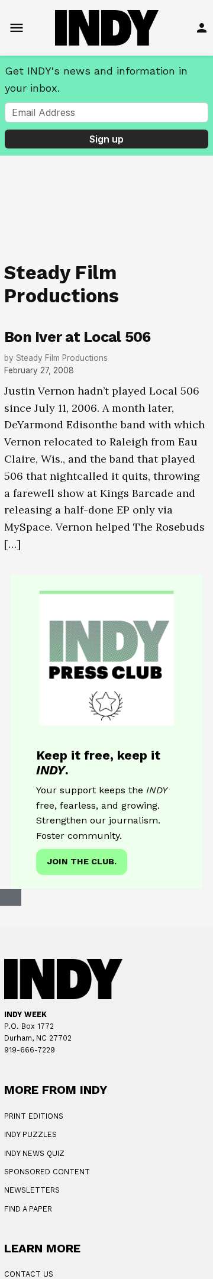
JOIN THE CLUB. (82, 861)
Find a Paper (28, 1208)
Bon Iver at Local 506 (77, 336)
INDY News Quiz (34, 1153)
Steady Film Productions (62, 358)
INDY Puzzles (30, 1134)
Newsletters (32, 1190)
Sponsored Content (47, 1171)
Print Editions (33, 1116)
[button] (106, 731)
